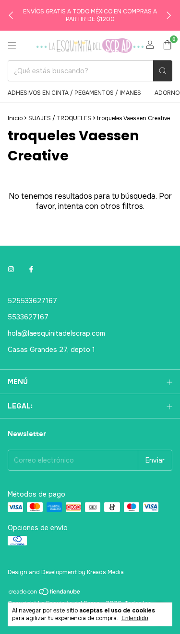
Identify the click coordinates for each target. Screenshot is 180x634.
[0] (167, 46)
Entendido (134, 618)
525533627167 (32, 300)
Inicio (15, 118)
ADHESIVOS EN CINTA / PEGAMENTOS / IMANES (74, 93)
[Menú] (12, 45)
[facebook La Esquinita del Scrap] (31, 269)
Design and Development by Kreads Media (66, 572)
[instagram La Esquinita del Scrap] (11, 269)
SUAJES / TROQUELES (60, 118)
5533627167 (28, 317)
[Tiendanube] (45, 594)
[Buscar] (162, 70)
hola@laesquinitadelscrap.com (56, 333)
